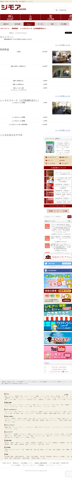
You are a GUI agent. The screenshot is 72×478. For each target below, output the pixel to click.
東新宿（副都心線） (19, 456)
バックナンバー (51, 157)
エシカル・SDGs (49, 434)
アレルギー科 (48, 442)
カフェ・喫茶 (15, 398)
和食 (6, 396)
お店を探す (10, 17)
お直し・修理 (32, 418)
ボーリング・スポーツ (18, 427)
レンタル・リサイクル (42, 418)
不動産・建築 (35, 420)
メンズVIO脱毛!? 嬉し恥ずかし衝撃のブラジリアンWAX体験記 (62, 180)
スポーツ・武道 (8, 413)
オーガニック (23, 434)
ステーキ (11, 396)
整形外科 (7, 442)
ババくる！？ (65, 163)
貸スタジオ (34, 411)
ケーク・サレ (65, 398)
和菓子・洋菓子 (17, 435)
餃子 (22, 396)
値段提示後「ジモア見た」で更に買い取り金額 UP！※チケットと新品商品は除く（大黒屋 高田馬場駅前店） (61, 246)
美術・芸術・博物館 (38, 449)
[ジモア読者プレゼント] (58, 213)
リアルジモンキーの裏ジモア (59, 371)
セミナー (27, 411)
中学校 (68, 413)
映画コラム (65, 157)
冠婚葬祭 (42, 420)
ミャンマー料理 (61, 399)
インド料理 (47, 399)
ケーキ (32, 396)
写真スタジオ (65, 418)
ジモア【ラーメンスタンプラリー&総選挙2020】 (62, 173)
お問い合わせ (6, 463)
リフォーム (7, 418)
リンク (59, 465)
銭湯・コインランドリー (51, 420)
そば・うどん (47, 398)
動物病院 (22, 444)
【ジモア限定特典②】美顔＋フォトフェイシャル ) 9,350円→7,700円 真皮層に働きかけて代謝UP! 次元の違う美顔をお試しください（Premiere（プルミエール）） (61, 228)
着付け (65, 411)
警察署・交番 (29, 449)
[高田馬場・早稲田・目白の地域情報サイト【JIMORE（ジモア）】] (14, 9)
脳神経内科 (55, 442)
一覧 (68, 221)
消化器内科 (40, 442)
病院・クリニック (20, 442)
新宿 (11, 458)
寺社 (23, 449)
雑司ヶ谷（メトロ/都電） (59, 456)
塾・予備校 (16, 413)
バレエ (46, 411)
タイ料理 (54, 399)
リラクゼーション (14, 406)
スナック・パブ (8, 429)
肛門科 (27, 442)
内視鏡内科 (33, 442)
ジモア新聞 (51, 17)
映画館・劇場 (8, 427)
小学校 (63, 413)
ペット (21, 437)
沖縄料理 (17, 396)
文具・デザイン (8, 434)
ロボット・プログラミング (55, 411)
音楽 (22, 413)
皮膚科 (12, 442)
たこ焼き (54, 398)
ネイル (26, 406)
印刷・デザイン (8, 420)
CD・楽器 (16, 437)
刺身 (59, 398)
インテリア (56, 435)
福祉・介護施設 (56, 449)
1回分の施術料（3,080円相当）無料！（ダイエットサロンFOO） (61, 238)
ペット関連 (57, 418)
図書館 (67, 449)
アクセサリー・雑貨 (59, 434)
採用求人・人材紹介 (22, 418)
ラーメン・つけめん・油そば (47, 396)
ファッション (26, 435)
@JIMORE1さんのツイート (58, 266)
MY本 (65, 160)
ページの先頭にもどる (62, 45)
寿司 (6, 399)
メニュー (29, 24)
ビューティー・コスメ (40, 435)
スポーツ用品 (69, 434)
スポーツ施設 (48, 449)
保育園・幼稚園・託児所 (54, 413)
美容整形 (67, 404)
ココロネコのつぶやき (58, 369)
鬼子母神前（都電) (9, 456)
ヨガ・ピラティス (38, 406)
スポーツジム (46, 404)
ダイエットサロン (55, 404)
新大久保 (42, 456)
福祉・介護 (41, 444)
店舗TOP (6, 24)
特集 (30, 17)
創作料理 (58, 396)
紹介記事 (17, 24)
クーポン (40, 24)
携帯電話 (16, 434)
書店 (32, 435)
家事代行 (14, 418)
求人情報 (63, 24)
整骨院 (16, 444)
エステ (21, 406)
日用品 (29, 434)
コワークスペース (9, 411)
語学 (16, 411)
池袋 (68, 456)
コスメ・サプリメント (38, 434)
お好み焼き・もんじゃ (32, 399)
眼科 (12, 444)
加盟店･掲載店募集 (40, 463)
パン (27, 398)
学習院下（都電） (36, 458)
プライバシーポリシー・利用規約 (33, 465)
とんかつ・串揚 (12, 399)
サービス (51, 418)
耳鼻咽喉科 (62, 442)
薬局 (27, 444)
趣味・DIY (49, 435)
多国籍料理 (7, 398)
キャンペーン (4, 28)
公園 (63, 449)
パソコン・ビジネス (29, 413)
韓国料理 (41, 399)
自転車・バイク (8, 435)
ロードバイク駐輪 (26, 420)
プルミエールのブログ (58, 367)
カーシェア (7, 422)
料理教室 (45, 413)
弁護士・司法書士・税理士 (65, 420)
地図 (52, 24)
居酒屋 (37, 396)
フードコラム (51, 163)
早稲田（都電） (17, 458)
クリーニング (17, 420)
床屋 (31, 406)
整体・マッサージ (37, 404)
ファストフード (21, 399)
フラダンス (20, 404)
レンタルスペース (29, 427)
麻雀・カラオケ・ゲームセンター (42, 427)
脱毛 (62, 404)
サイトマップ (50, 465)
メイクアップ (28, 404)
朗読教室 (15, 28)
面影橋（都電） (26, 458)
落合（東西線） (35, 456)
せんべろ (27, 396)
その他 (53, 406)
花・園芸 (27, 437)
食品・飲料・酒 (8, 437)
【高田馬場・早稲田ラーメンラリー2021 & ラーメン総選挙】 (62, 186)
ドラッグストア (33, 444)
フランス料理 (33, 398)
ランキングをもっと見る (57, 206)
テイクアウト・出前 (65, 435)
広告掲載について (27, 463)
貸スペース (21, 411)
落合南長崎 (49, 456)
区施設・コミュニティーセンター (12, 449)
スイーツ (51, 160)
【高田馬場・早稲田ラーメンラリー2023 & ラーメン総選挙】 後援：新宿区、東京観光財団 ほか (62, 201)
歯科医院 (7, 444)
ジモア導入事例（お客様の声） (59, 463)
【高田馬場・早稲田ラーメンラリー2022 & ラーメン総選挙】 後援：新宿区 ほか (62, 193)
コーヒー (40, 398)
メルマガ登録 (15, 465)
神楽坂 (6, 458)
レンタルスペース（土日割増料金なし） (33, 28)
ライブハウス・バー (57, 427)
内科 (68, 442)
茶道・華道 (38, 413)
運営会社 (16, 463)
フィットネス (47, 406)
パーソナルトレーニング (10, 404)
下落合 (27, 456)
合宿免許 (40, 411)
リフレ (6, 406)
